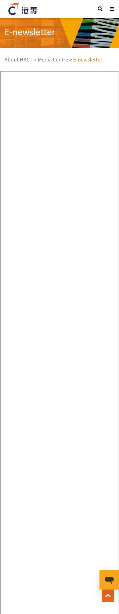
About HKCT (19, 59)
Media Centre (53, 59)
